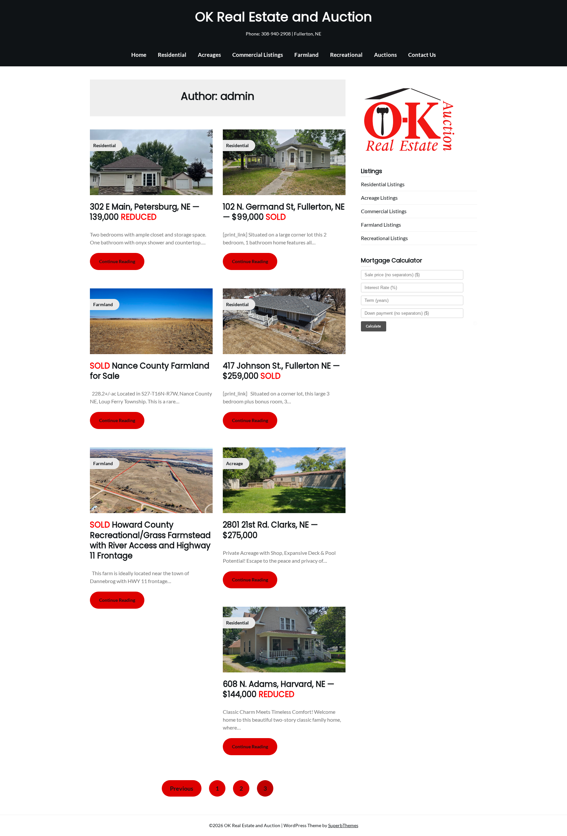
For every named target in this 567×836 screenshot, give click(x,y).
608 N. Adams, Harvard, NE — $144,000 (278, 689)
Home (138, 54)
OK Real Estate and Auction (283, 16)
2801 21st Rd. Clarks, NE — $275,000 (270, 529)
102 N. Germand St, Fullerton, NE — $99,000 (284, 211)
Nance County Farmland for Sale (149, 370)
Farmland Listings (381, 224)
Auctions (385, 54)
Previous (181, 788)
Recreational (346, 54)
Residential (172, 54)
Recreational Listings (384, 238)
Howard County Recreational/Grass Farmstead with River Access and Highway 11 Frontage (150, 540)
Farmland (306, 54)
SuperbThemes (343, 825)
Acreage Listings (379, 197)
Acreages (209, 54)
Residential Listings (383, 184)
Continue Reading (117, 261)
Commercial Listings (257, 54)
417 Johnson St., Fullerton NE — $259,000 (281, 370)
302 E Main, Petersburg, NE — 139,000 (145, 211)
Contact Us (422, 54)
